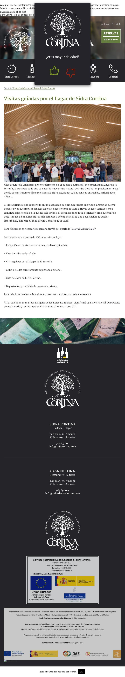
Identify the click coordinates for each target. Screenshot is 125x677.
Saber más (71, 672)
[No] (71, 71)
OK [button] (81, 672)
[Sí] (53, 71)
